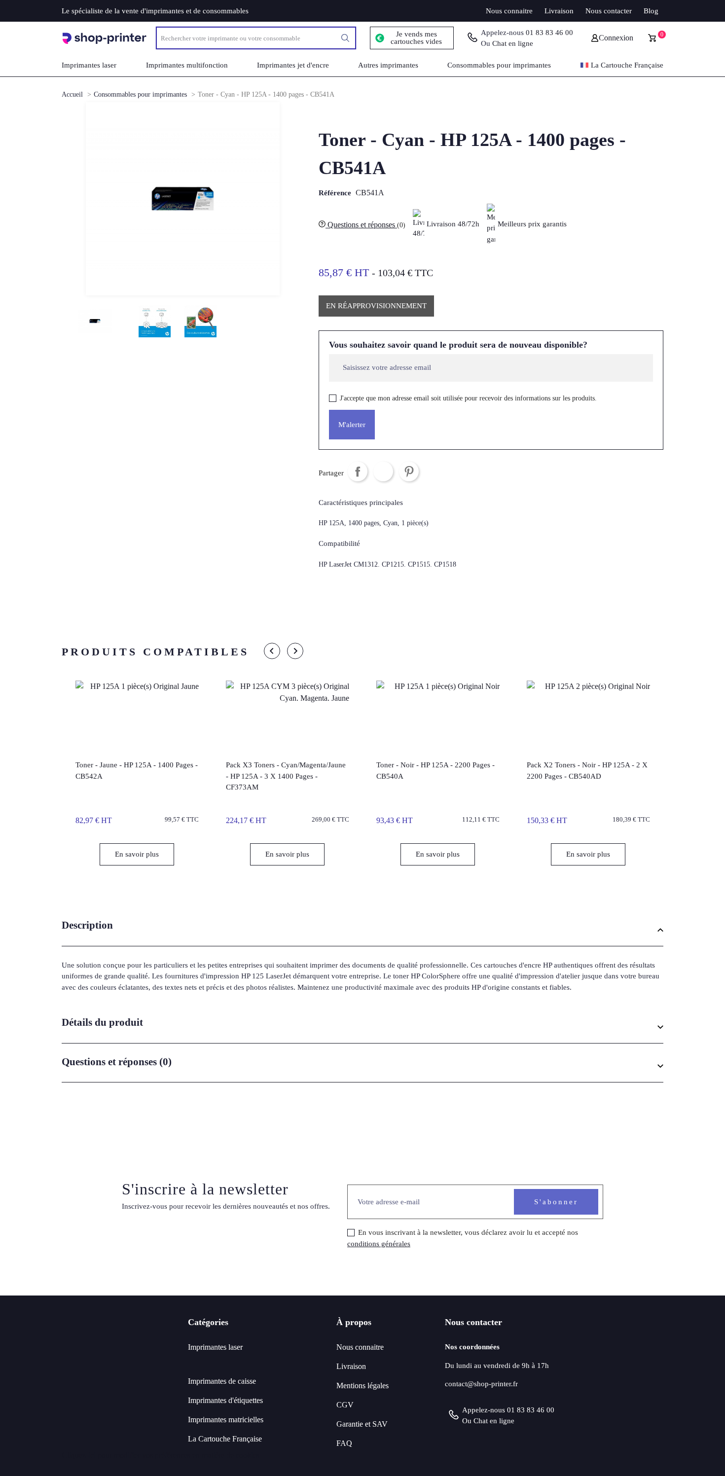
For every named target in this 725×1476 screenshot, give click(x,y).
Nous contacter (608, 11)
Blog (651, 11)
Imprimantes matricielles (225, 1419)
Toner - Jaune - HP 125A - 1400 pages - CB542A (136, 770)
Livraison (559, 11)
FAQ (344, 1443)
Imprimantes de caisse (222, 1381)
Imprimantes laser (215, 1347)
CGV (345, 1405)
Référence (335, 193)
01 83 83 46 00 (549, 32)
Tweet (383, 471)
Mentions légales (362, 1385)
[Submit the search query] (345, 38)
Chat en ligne (512, 43)
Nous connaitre (509, 11)
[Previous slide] (272, 651)
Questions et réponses (365, 224)
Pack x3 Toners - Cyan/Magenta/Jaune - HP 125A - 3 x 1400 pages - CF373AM (286, 776)
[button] (362, 929)
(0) (401, 225)
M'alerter (351, 425)
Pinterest (409, 471)
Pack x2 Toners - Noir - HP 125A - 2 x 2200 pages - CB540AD (587, 770)
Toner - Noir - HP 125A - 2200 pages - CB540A (435, 770)
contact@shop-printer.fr (481, 1384)
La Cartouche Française (225, 1439)
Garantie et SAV (362, 1424)
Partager (357, 471)
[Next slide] (295, 651)
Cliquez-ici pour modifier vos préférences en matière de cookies (160, 1455)
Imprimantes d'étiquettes (225, 1400)
